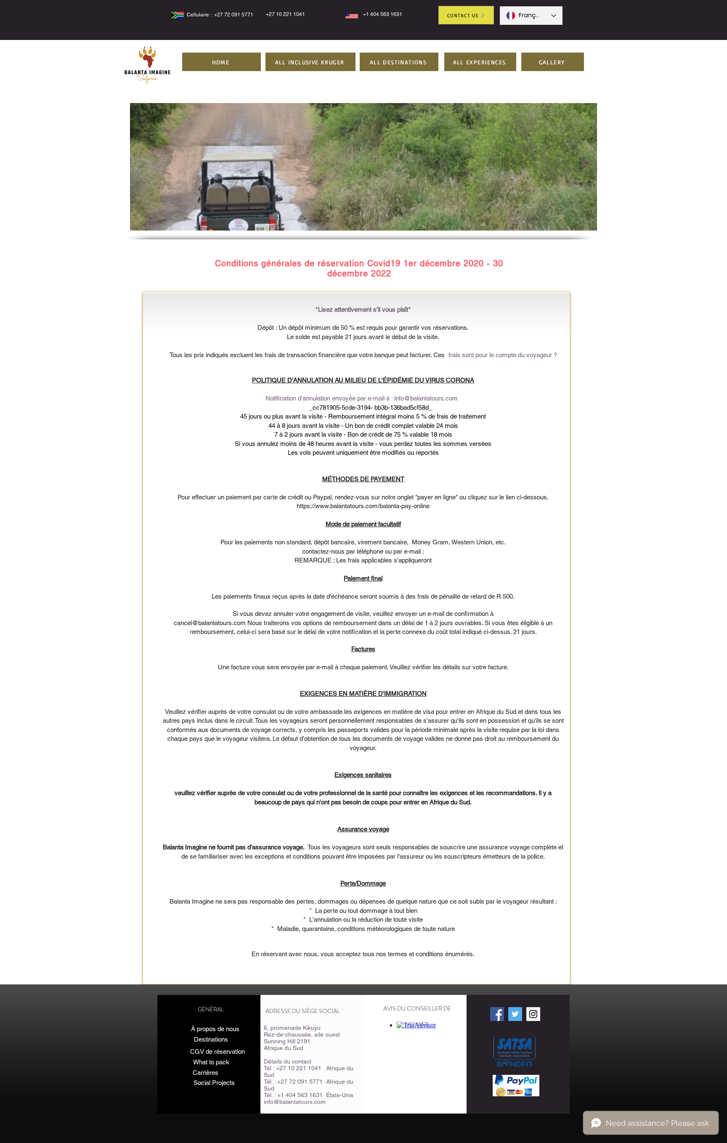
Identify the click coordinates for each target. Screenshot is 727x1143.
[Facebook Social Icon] (497, 1014)
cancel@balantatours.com (210, 622)
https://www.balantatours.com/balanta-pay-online (363, 505)
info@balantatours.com (426, 398)
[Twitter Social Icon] (515, 1014)
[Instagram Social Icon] (533, 1014)
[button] (310, 62)
